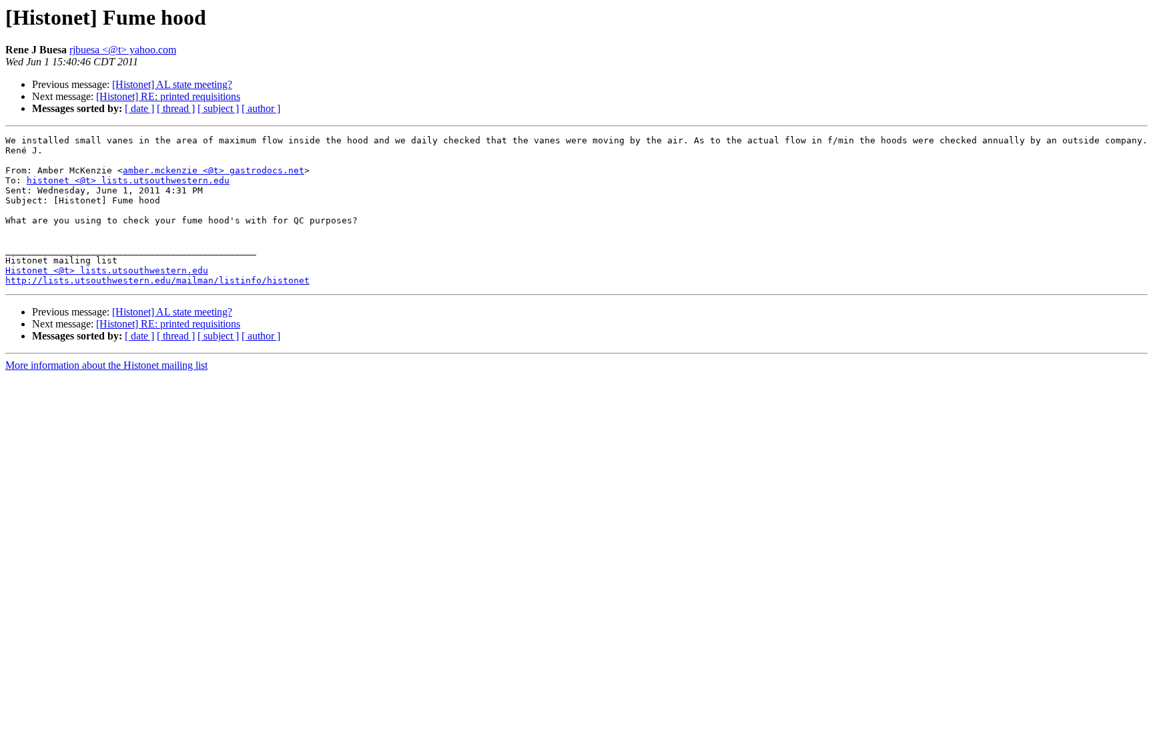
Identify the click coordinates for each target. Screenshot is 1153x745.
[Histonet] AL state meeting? (172, 84)
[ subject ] (218, 108)
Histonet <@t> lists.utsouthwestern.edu (106, 270)
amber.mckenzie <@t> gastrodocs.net (213, 170)
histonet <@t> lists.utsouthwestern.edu (128, 180)
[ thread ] (176, 108)
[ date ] (139, 108)
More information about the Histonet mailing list (106, 365)
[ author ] (261, 108)
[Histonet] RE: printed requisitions (168, 96)
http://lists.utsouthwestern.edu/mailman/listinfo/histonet (157, 280)
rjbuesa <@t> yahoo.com (122, 49)
